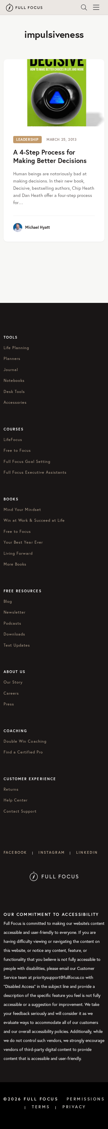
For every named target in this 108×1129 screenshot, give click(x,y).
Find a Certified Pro (23, 752)
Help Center (16, 800)
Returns (11, 789)
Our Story (13, 682)
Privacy (74, 1106)
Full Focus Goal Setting (27, 461)
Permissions (86, 1099)
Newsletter (15, 612)
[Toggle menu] (96, 8)
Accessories (15, 402)
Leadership (27, 139)
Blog (8, 601)
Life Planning (16, 347)
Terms (41, 1106)
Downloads (14, 634)
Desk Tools (14, 391)
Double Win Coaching (25, 741)
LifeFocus (13, 439)
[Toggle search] (84, 8)
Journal (11, 369)
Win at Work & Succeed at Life (34, 520)
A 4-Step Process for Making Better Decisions (50, 156)
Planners (12, 358)
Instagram (51, 852)
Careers (11, 693)
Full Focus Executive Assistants (35, 472)
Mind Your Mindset (22, 509)
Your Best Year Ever (23, 542)
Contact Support (20, 811)
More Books (15, 564)
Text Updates (17, 645)
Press (9, 704)
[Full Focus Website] (54, 876)
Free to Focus (17, 450)
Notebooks (14, 380)
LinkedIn (87, 852)
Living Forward (18, 553)
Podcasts (12, 623)
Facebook (15, 852)
